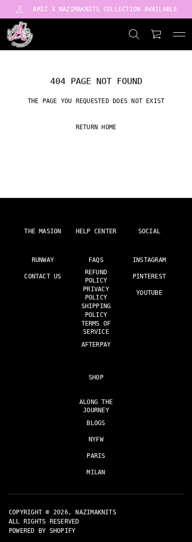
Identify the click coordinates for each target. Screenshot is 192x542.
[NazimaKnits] (20, 34)
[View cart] (156, 34)
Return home (96, 127)
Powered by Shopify (42, 530)
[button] (134, 34)
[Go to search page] (134, 34)
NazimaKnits (95, 512)
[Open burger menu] (179, 34)
